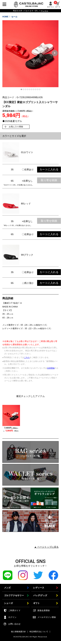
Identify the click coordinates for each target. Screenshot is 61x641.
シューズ (8, 603)
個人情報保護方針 (18, 632)
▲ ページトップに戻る (46, 547)
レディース (38, 587)
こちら (27, 357)
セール (14, 17)
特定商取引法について (38, 632)
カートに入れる (48, 169)
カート (57, 5)
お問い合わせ (14, 624)
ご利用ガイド (14, 610)
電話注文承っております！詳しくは (30, 11)
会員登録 (51, 368)
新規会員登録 (43, 610)
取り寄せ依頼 (49, 180)
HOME (5, 17)
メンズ (7, 587)
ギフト (36, 603)
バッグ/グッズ (40, 595)
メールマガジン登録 (46, 617)
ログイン (50, 7)
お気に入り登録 (16, 126)
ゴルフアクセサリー (14, 595)
